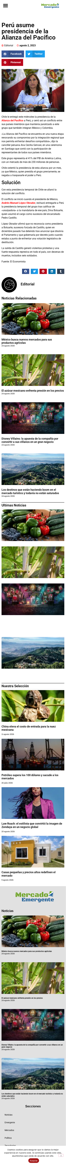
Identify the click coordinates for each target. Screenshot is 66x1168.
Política (8, 1138)
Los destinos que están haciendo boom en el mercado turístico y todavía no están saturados (30, 491)
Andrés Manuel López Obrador (18, 202)
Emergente (10, 1122)
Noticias (8, 1115)
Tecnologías (10, 1145)
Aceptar (34, 1160)
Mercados (9, 1130)
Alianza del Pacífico (12, 120)
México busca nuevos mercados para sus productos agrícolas (27, 951)
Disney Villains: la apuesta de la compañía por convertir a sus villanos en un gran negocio (30, 440)
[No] (61, 1155)
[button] (5, 5)
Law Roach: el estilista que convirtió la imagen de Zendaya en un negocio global (32, 825)
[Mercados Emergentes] (49, 6)
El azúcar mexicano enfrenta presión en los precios (33, 390)
